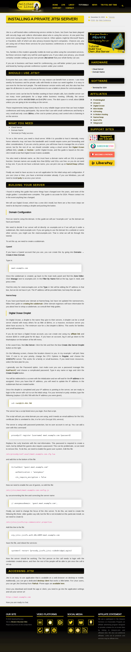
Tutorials (84, 5)
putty (20, 178)
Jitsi (97, 20)
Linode (20, 150)
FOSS (93, 20)
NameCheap (71, 164)
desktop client (43, 580)
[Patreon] (102, 154)
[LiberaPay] (102, 163)
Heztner (30, 150)
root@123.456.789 (23, 403)
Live (63, 5)
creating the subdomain (33, 303)
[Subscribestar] (102, 146)
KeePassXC (11, 370)
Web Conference (105, 20)
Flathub (35, 583)
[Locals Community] (102, 137)
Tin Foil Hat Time (109, 5)
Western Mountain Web (19, 622)
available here (58, 583)
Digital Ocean (78, 147)
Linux (71, 5)
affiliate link (75, 334)
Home (55, 5)
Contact (70, 8)
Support (57, 8)
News (94, 5)
